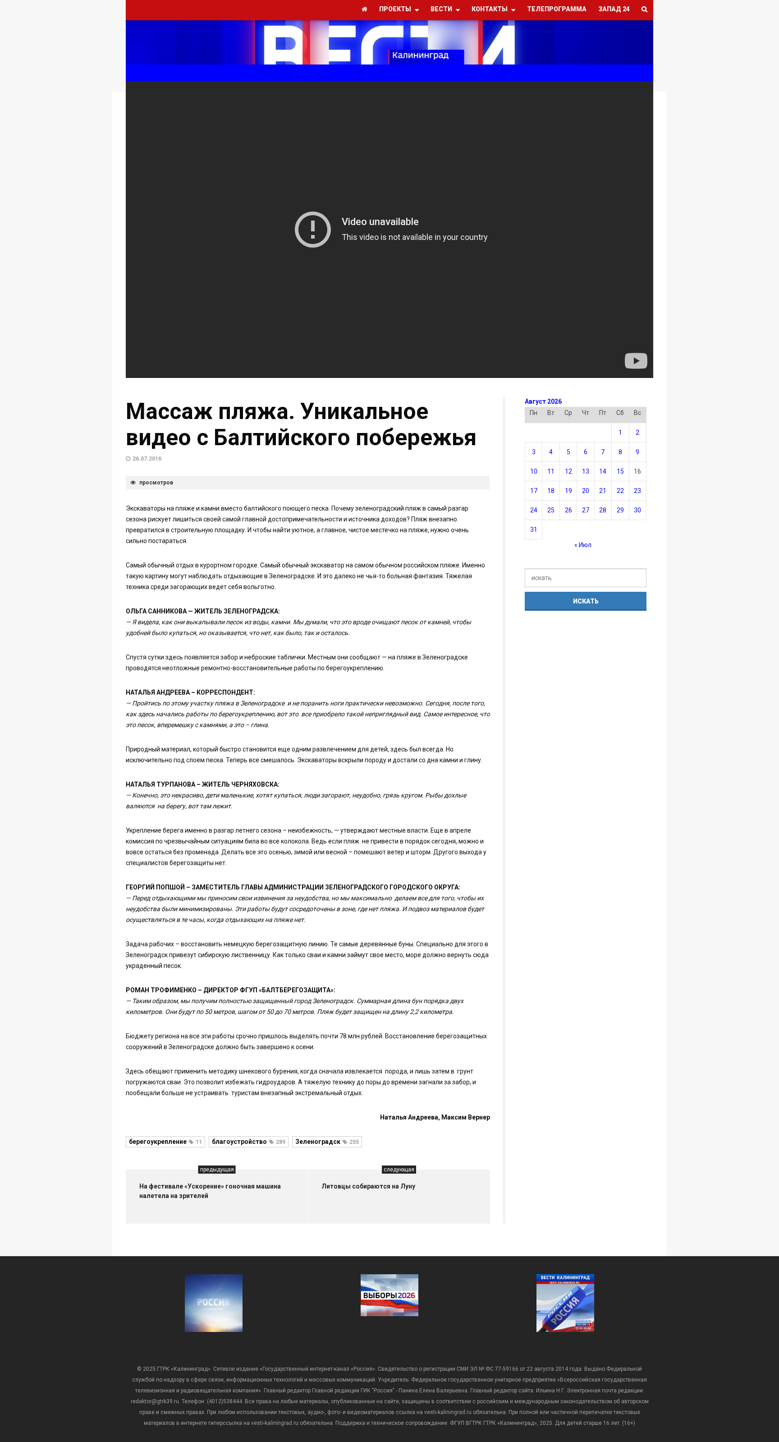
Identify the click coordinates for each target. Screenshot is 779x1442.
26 (568, 510)
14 (602, 471)
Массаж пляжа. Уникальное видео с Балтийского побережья (301, 424)
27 (585, 510)
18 (550, 490)
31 (533, 529)
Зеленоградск (327, 1141)
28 (602, 510)
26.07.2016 (147, 459)
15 (620, 471)
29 (620, 510)
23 (637, 490)
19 (568, 490)
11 (550, 471)
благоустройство (248, 1141)
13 (585, 471)
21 (602, 490)
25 (550, 510)
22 (620, 490)
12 (568, 471)
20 (585, 490)
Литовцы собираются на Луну (368, 1186)
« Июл (582, 544)
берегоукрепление (165, 1141)
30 (637, 510)
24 (533, 510)
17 (533, 490)
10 (533, 471)
